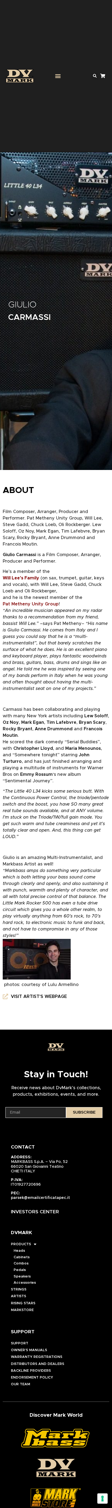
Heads (19, 1251)
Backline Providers (31, 1371)
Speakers (22, 1276)
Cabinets (22, 1257)
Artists (18, 1296)
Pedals (20, 1270)
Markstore (22, 1310)
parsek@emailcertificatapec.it (40, 1198)
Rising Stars (23, 1303)
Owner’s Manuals (29, 1350)
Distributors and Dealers (37, 1364)
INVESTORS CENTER (35, 1211)
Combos (21, 1263)
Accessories (25, 1283)
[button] (58, 76)
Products (21, 1244)
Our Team (20, 1384)
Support (19, 1343)
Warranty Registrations (36, 1357)
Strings (18, 1289)
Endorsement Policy (32, 1377)
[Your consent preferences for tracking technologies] (102, 1498)
